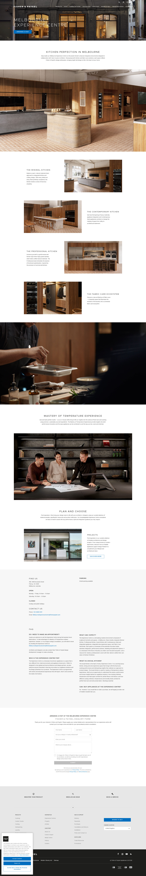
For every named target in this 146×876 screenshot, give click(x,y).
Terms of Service (83, 771)
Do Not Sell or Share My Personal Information (17, 868)
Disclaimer (36, 860)
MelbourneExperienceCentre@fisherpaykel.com (46, 614)
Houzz (131, 854)
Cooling (17, 824)
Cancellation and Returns (81, 827)
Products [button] (59, 6)
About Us (47, 831)
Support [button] (128, 6)
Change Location (109, 825)
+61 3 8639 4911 (37, 612)
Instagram (122, 854)
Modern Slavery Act (46, 860)
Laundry (17, 830)
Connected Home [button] (75, 6)
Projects (47, 821)
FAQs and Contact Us (80, 833)
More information (24, 855)
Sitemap (56, 860)
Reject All (17, 863)
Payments (77, 821)
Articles (47, 824)
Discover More (95, 556)
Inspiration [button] (86, 6)
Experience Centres (50, 818)
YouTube (126, 854)
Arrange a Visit (23, 31)
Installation (77, 830)
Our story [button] (95, 6)
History (47, 840)
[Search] (119, 2)
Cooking (17, 818)
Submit (73, 762)
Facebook (118, 854)
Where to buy (117, 819)
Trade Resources (79, 840)
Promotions (77, 843)
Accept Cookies (17, 858)
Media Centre (48, 837)
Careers (47, 843)
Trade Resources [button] (118, 6)
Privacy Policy (75, 769)
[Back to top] (73, 807)
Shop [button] (65, 6)
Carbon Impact (49, 834)
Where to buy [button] (105, 6)
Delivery (76, 818)
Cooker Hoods (19, 821)
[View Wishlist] (127, 2)
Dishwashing (18, 827)
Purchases (77, 824)
